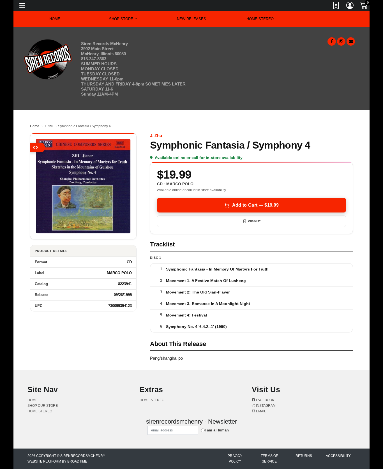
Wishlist (254, 221)
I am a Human (217, 430)
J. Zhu (48, 126)
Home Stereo (260, 19)
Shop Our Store (42, 406)
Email (260, 411)
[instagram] (341, 41)
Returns (304, 456)
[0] (364, 7)
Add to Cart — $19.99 (255, 205)
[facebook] (331, 41)
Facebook (264, 400)
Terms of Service (269, 458)
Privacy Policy (235, 458)
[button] (123, 19)
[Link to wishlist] (336, 6)
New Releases (191, 19)
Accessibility (338, 456)
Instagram (265, 406)
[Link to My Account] (350, 6)
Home (34, 126)
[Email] (351, 41)
